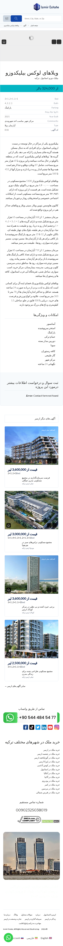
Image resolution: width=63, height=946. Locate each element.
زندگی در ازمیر (50, 919)
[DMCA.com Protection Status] (50, 822)
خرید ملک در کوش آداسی (48, 765)
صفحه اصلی (34, 25)
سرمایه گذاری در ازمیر (33, 919)
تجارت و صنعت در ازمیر (12, 919)
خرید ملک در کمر (52, 784)
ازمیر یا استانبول (50, 915)
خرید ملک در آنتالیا (52, 773)
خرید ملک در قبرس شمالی (48, 792)
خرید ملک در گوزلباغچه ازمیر (47, 757)
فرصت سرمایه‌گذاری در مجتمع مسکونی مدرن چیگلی (36, 479)
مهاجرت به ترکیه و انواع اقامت (30, 923)
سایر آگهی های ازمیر (15, 686)
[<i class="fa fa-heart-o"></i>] (49, 461)
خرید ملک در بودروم (51, 781)
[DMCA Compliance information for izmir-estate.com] (29, 822)
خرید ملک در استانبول (50, 769)
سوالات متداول (26, 915)
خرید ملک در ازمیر (51, 750)
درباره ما (7, 915)
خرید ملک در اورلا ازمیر (49, 761)
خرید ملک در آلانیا (52, 777)
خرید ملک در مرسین (51, 788)
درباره (38, 915)
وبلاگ (16, 915)
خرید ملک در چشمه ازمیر (48, 754)
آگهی (24, 25)
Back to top (34, 929)
